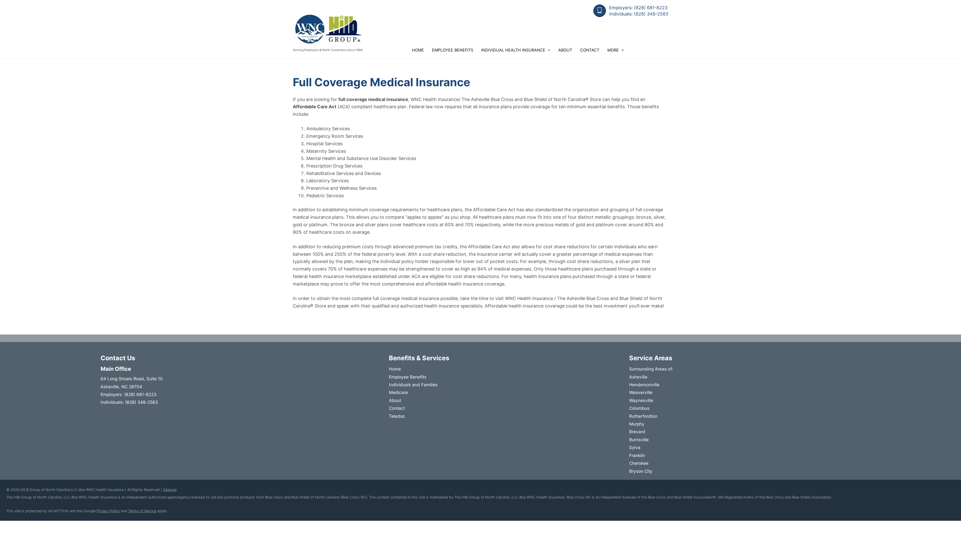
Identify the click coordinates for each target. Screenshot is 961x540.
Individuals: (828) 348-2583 (638, 13)
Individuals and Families (413, 384)
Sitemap (170, 490)
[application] (547, 50)
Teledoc (397, 416)
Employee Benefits (452, 50)
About (565, 50)
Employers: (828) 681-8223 (638, 7)
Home (418, 50)
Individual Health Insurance (513, 50)
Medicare (398, 392)
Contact (589, 50)
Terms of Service (142, 511)
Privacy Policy (108, 511)
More (613, 50)
